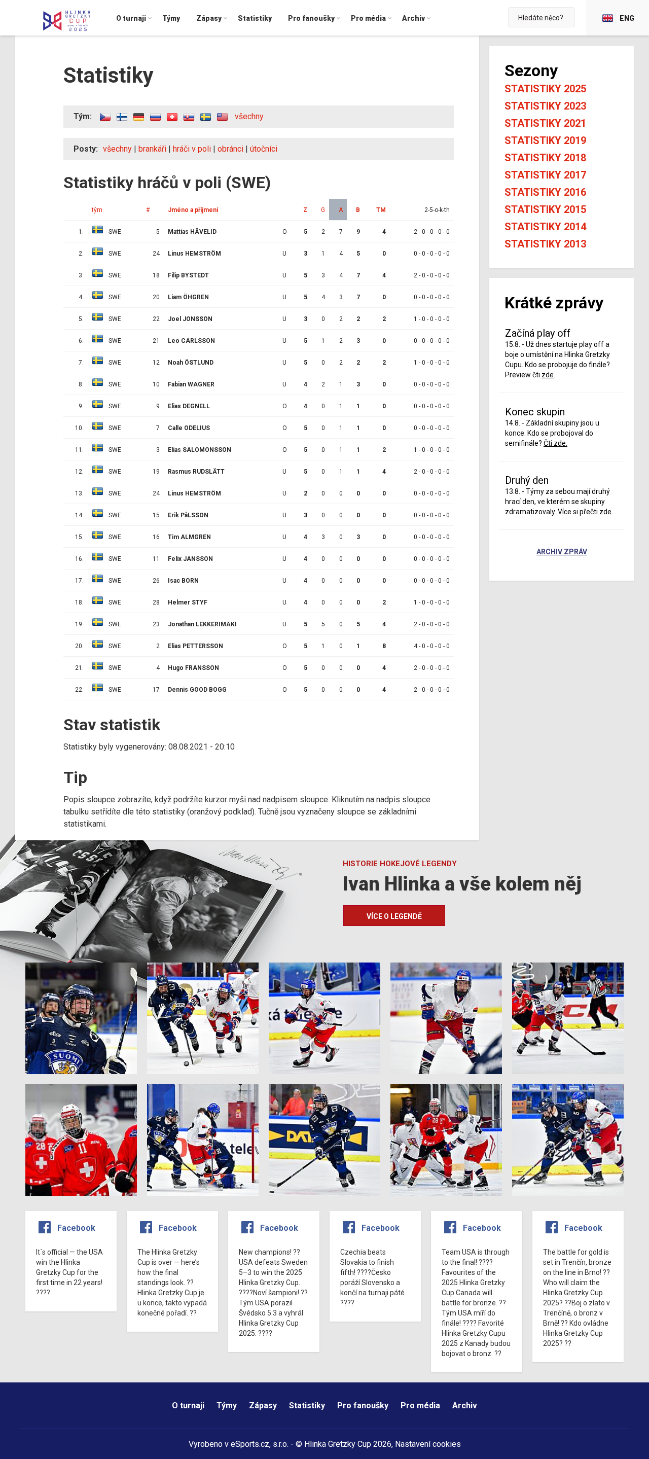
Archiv (464, 1405)
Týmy (227, 1405)
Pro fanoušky (362, 1405)
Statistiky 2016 (545, 192)
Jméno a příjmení (193, 209)
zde (548, 375)
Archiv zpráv (561, 552)
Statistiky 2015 (545, 209)
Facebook (76, 1228)
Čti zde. (555, 443)
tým (97, 209)
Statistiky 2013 (545, 244)
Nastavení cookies (428, 1444)
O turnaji (188, 1405)
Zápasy (263, 1405)
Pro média (420, 1405)
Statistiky (307, 1405)
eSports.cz (250, 1444)
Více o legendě (394, 916)
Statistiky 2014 (545, 227)
